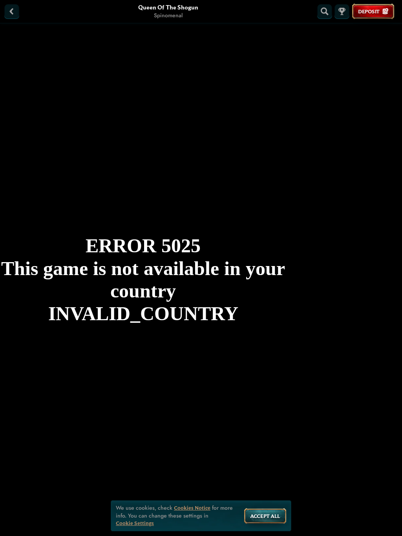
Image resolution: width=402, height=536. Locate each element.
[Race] (342, 11)
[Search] (325, 11)
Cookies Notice (192, 508)
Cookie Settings (135, 523)
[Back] (12, 11)
